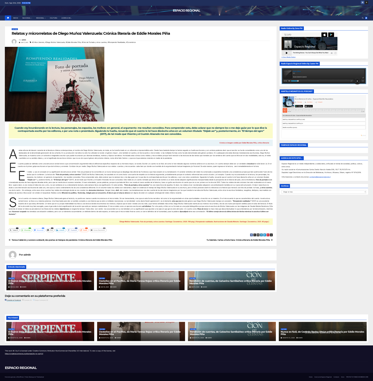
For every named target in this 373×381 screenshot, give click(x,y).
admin (24, 40)
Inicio (15, 18)
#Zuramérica (131, 42)
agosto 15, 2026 (198, 338)
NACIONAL (26, 18)
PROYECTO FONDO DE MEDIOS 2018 (357, 377)
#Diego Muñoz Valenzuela (55, 42)
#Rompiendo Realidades (116, 42)
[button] (362, 18)
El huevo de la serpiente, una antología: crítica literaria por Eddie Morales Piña (49, 282)
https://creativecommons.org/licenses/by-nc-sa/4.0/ (24, 354)
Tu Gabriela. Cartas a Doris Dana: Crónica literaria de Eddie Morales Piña (238, 240)
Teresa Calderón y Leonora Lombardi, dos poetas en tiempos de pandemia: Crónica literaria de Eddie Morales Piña (62, 240)
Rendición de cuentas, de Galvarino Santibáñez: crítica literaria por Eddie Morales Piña (230, 282)
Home (310, 377)
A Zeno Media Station (289, 57)
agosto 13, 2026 (289, 338)
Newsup (31, 377)
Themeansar (40, 377)
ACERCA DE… (66, 18)
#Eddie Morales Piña (73, 42)
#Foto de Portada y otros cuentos (94, 42)
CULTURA (53, 18)
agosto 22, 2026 (16, 338)
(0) (28, 300)
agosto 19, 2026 (107, 338)
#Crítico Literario (38, 42)
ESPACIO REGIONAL (186, 10)
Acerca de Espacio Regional (323, 377)
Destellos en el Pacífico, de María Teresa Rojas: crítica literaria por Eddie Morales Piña (139, 282)
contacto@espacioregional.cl (320, 177)
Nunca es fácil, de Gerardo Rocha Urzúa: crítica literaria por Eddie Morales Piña (322, 333)
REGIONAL (40, 18)
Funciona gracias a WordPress (14, 377)
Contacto (336, 377)
